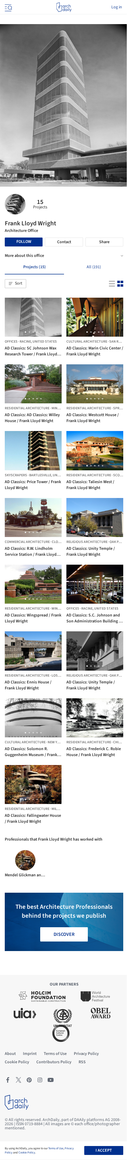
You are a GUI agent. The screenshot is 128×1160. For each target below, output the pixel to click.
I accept (104, 1150)
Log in (116, 7)
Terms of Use (55, 1148)
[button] (15, 283)
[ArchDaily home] (63, 7)
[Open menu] (8, 7)
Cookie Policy (26, 1152)
